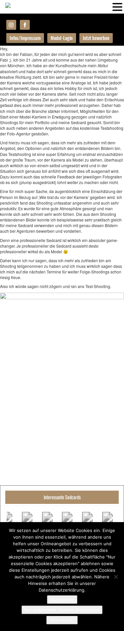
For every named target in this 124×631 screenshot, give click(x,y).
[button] (117, 6)
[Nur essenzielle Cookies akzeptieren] (115, 576)
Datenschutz (62, 620)
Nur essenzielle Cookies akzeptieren (62, 609)
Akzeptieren (62, 599)
